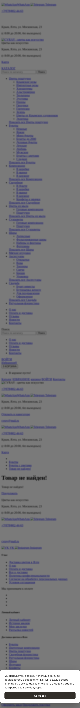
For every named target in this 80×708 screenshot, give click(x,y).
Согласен (40, 695)
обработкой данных (37, 679)
